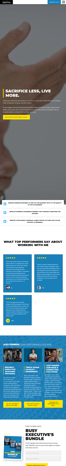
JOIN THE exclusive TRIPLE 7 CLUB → (33, 404)
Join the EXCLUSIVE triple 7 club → (16, 117)
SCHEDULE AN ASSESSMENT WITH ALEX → (53, 404)
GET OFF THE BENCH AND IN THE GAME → (12, 404)
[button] (42, 2)
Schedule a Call (54, 2)
